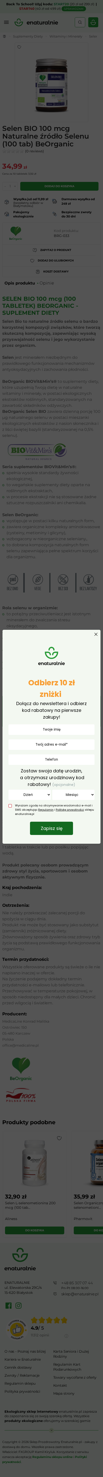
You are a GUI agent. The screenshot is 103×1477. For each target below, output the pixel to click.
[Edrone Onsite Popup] (51, 738)
